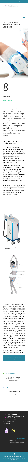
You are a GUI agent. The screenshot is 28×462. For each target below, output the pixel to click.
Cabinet (15, 378)
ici (20, 344)
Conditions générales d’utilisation (17, 442)
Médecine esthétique (14, 380)
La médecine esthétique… (14, 391)
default (19, 378)
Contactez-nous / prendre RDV (14, 358)
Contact (11, 445)
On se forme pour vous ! (14, 377)
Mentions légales (13, 440)
